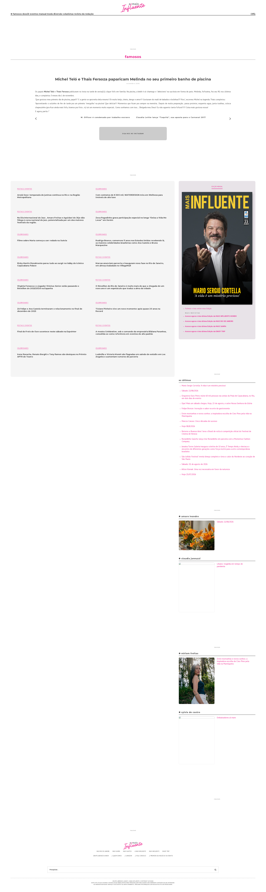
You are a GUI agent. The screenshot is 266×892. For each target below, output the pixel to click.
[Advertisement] (133, 33)
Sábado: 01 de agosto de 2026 (195, 464)
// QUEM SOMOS (117, 856)
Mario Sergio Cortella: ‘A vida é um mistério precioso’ (204, 385)
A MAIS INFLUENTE (140, 851)
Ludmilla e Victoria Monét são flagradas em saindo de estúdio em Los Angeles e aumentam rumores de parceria (130, 355)
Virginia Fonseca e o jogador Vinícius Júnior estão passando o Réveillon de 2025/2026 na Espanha (48, 287)
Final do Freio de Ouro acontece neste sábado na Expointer (46, 331)
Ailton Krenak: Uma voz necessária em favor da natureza (206, 469)
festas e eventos (24, 189)
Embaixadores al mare (226, 717)
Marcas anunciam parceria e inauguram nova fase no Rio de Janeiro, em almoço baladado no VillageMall (130, 264)
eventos (34, 14)
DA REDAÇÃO (88, 14)
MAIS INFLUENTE (154, 851)
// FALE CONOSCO (140, 856)
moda (50, 14)
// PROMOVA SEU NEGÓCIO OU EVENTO (161, 856)
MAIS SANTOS (127, 851)
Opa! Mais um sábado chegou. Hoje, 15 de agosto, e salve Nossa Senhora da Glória (217, 403)
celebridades (101, 189)
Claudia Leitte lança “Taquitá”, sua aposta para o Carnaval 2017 (171, 117)
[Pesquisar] (254, 14)
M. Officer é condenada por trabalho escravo (105, 117)
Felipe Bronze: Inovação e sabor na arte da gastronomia (206, 408)
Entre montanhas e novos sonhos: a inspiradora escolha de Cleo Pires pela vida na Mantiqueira (233, 661)
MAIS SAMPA (116, 851)
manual (42, 14)
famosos (17, 14)
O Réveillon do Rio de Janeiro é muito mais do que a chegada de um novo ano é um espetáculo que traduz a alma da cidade (130, 287)
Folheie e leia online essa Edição (198, 308)
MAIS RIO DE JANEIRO (103, 851)
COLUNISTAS (68, 14)
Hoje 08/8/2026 (188, 426)
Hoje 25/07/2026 (189, 474)
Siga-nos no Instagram (133, 134)
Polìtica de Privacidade (164, 884)
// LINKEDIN (128, 856)
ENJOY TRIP (165, 851)
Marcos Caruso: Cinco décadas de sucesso (199, 421)
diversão (57, 14)
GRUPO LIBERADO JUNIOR (101, 856)
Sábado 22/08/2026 (190, 390)
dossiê (25, 14)
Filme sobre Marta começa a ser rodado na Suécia (42, 240)
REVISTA (77, 14)
